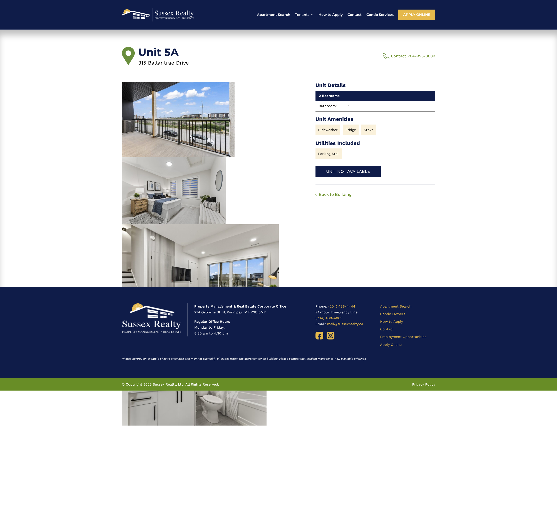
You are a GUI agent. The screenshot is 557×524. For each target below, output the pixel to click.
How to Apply (331, 15)
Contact (354, 15)
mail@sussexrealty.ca (345, 324)
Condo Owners (392, 314)
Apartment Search (273, 15)
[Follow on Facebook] (319, 335)
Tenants (302, 15)
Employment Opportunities (403, 337)
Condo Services (380, 15)
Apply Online (416, 15)
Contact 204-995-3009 (413, 56)
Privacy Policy (423, 384)
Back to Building (335, 194)
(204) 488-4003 (328, 318)
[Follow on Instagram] (330, 335)
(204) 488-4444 (341, 306)
